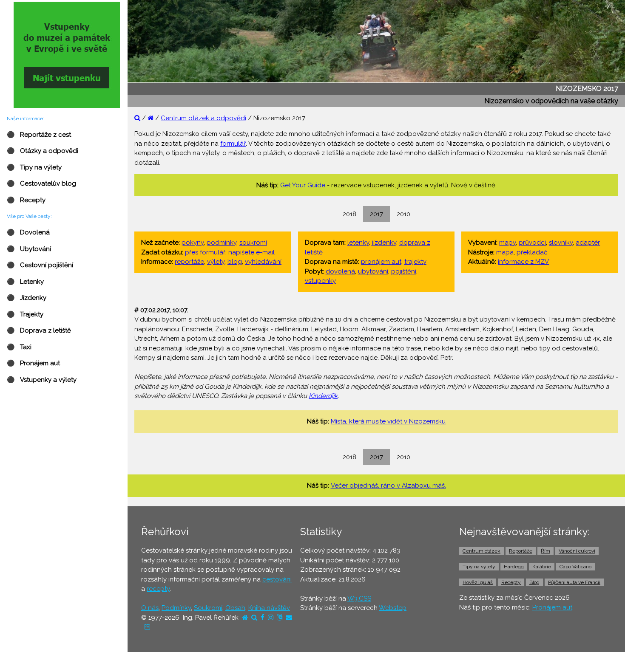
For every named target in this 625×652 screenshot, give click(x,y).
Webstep (392, 608)
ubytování (373, 271)
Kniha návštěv (269, 608)
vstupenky (320, 281)
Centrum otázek (481, 551)
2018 (349, 214)
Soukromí (208, 608)
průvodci (532, 242)
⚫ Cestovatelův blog (41, 183)
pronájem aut (381, 261)
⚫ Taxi (19, 347)
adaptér (588, 242)
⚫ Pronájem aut (33, 363)
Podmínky (176, 608)
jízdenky (384, 242)
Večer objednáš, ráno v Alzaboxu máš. (388, 485)
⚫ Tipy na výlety (34, 167)
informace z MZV (523, 261)
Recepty (511, 582)
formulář (233, 143)
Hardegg (514, 567)
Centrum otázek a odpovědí (203, 118)
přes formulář (205, 252)
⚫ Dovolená (28, 232)
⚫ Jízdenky (26, 298)
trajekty (415, 261)
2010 (403, 214)
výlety (215, 261)
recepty (158, 589)
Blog (534, 582)
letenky (358, 242)
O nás (150, 608)
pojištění (403, 271)
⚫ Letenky (25, 281)
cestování (277, 579)
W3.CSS (359, 598)
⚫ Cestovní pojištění (40, 265)
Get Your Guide (302, 185)
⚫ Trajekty (25, 314)
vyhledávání (263, 261)
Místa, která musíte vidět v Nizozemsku (388, 421)
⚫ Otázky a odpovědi (42, 151)
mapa (505, 252)
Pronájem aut (552, 607)
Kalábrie (541, 567)
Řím (545, 551)
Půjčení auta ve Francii (574, 582)
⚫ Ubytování (29, 249)
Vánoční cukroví (577, 551)
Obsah (235, 608)
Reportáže (520, 551)
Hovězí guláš (478, 582)
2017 (376, 214)
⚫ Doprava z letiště (39, 330)
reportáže (189, 261)
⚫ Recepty (26, 200)
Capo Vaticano (575, 567)
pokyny (193, 242)
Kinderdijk (323, 396)
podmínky (221, 242)
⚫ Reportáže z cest (39, 134)
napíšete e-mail (251, 252)
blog (234, 261)
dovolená (340, 271)
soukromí (253, 242)
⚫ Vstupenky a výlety (42, 380)
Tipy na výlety (479, 567)
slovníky (561, 242)
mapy (507, 242)
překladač (532, 252)
